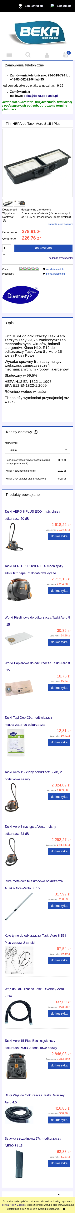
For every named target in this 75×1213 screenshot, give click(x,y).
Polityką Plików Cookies (13, 1205)
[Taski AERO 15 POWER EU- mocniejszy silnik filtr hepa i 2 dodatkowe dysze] (21, 590)
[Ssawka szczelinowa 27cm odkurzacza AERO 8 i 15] (21, 1163)
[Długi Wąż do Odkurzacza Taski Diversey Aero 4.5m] (21, 1115)
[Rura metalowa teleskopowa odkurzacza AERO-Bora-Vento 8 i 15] (21, 906)
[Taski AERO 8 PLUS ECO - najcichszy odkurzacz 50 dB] (21, 536)
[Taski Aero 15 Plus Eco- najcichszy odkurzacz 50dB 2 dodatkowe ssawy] (21, 1066)
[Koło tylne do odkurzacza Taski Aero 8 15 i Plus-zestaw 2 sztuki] (21, 960)
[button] (9, 55)
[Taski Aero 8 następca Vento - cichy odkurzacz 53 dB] (21, 851)
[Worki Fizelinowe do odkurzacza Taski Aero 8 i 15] (21, 638)
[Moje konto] (47, 55)
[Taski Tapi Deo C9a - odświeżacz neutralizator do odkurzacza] (21, 742)
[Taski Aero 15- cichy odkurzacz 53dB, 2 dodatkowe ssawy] (21, 797)
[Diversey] (20, 294)
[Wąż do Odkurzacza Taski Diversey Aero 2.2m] (21, 1013)
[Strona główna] (38, 31)
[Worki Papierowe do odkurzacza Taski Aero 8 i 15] (21, 688)
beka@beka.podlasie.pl (41, 95)
